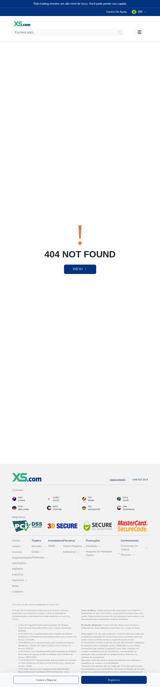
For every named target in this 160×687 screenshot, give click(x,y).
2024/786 (57, 509)
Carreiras (17, 552)
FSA (90, 497)
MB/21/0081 (23, 509)
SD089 (91, 500)
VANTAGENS (19, 563)
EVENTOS (17, 574)
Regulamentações (22, 557)
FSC (90, 506)
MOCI (55, 506)
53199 (126, 500)
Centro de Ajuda (116, 11)
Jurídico (16, 546)
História (16, 540)
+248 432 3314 (140, 479)
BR (140, 11)
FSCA (125, 497)
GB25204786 (94, 509)
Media (15, 586)
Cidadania (17, 591)
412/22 (56, 500)
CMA (125, 506)
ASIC (20, 497)
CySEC (56, 497)
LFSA (20, 506)
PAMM (51, 546)
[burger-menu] (139, 32)
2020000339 (128, 509)
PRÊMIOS (17, 569)
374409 (21, 500)
